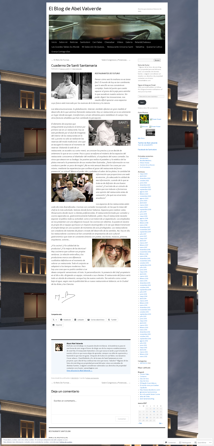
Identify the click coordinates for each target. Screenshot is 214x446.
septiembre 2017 (145, 232)
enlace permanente (92, 378)
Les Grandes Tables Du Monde (65, 47)
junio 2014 (143, 294)
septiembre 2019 (145, 209)
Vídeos (120, 42)
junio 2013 (143, 318)
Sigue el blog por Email (147, 85)
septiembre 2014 (145, 290)
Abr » (161, 423)
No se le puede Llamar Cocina (150, 394)
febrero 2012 (144, 354)
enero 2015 (143, 281)
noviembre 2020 (145, 196)
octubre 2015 (144, 263)
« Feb (140, 423)
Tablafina (140, 47)
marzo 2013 (144, 325)
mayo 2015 (143, 272)
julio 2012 (143, 343)
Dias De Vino (144, 379)
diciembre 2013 (145, 307)
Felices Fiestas (144, 163)
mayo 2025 (143, 174)
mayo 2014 (143, 296)
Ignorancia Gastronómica (148, 392)
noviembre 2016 (145, 252)
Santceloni (85, 42)
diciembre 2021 (145, 185)
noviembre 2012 (145, 334)
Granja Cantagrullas (61, 51)
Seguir (142, 102)
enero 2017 (143, 247)
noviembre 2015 (145, 261)
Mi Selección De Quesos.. (93, 47)
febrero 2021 (144, 194)
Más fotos (141, 138)
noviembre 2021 (145, 187)
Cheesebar (110, 42)
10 (154, 411)
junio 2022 (143, 183)
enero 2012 (143, 356)
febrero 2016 (144, 254)
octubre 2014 (144, 287)
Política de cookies (66, 442)
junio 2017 (143, 236)
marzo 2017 (144, 243)
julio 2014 (143, 292)
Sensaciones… (144, 158)
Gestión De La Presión (147, 165)
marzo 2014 (144, 301)
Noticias (74, 42)
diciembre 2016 (145, 249)
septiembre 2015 (145, 265)
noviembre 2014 (145, 285)
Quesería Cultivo (154, 47)
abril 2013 (143, 323)
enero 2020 (144, 207)
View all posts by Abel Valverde (79, 371)
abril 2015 (143, 274)
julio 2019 (143, 212)
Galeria (129, 42)
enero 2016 (143, 256)
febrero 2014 (144, 303)
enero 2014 (143, 305)
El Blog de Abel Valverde (75, 8)
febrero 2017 (144, 245)
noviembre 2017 (145, 229)
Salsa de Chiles (145, 396)
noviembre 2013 (145, 310)
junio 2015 (143, 269)
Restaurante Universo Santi (120, 47)
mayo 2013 (143, 321)
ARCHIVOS (75, 378)
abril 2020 (143, 203)
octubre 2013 (144, 312)
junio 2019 (143, 214)
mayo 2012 (143, 347)
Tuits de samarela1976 (145, 145)
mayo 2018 (143, 221)
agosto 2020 (144, 198)
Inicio (54, 42)
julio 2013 (143, 316)
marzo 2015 (144, 276)
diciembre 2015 (145, 258)
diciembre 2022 (145, 178)
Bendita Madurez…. (146, 160)
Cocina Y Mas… (145, 374)
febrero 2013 (144, 327)
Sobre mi (63, 42)
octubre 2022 (144, 180)
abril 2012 (143, 350)
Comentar (122, 419)
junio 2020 (143, 200)
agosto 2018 (144, 218)
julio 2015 (143, 267)
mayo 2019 (143, 216)
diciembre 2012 (145, 332)
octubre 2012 (144, 336)
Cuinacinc (143, 376)
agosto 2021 (144, 192)
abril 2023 (143, 176)
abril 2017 (143, 241)
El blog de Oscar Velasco (148, 383)
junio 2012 (143, 345)
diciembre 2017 (145, 227)
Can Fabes (97, 42)
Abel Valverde (77, 69)
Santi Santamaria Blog (147, 399)
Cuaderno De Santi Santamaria (74, 65)
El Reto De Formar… (61, 60)
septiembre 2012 (145, 339)
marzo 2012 (144, 352)
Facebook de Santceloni (147, 149)
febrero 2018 (144, 223)
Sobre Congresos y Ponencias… (116, 60)
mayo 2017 (143, 238)
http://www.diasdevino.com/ (150, 390)
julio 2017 (143, 234)
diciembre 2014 (145, 283)
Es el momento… (145, 167)
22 (147, 417)
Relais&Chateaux (143, 42)
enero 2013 (143, 330)
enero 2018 (143, 225)
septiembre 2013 (145, 314)
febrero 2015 (144, 278)
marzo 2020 (144, 205)
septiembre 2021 (145, 189)
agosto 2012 (144, 341)
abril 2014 (143, 298)
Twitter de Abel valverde (147, 143)
